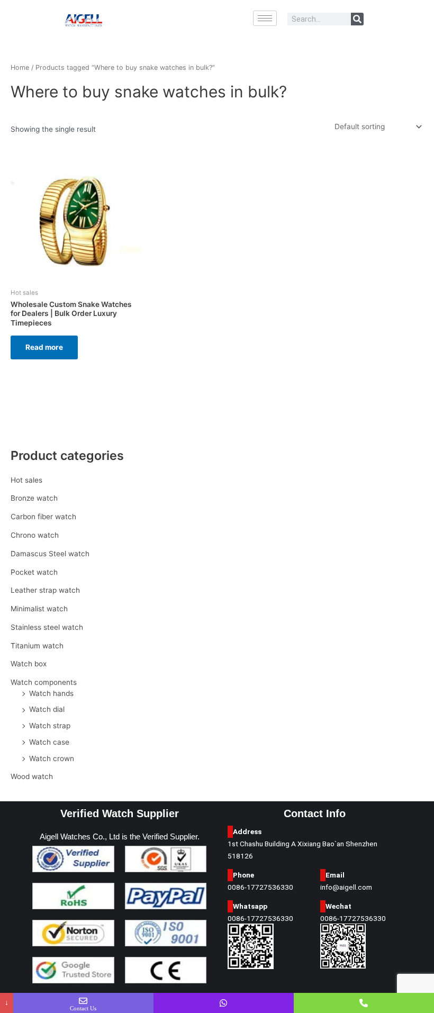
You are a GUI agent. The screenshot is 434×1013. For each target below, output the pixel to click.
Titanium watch (37, 645)
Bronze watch (34, 498)
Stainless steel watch (47, 627)
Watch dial (47, 709)
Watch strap (49, 725)
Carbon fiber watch (43, 516)
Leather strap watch (45, 590)
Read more (44, 347)
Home (20, 67)
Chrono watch (35, 535)
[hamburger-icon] (265, 18)
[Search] (357, 19)
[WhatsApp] (223, 1003)
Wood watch (32, 776)
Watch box (29, 663)
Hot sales (26, 480)
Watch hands (51, 693)
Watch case (49, 742)
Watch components (44, 682)
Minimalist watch (39, 608)
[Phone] (364, 1003)
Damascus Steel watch (50, 553)
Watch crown (51, 758)
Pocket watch (34, 572)
